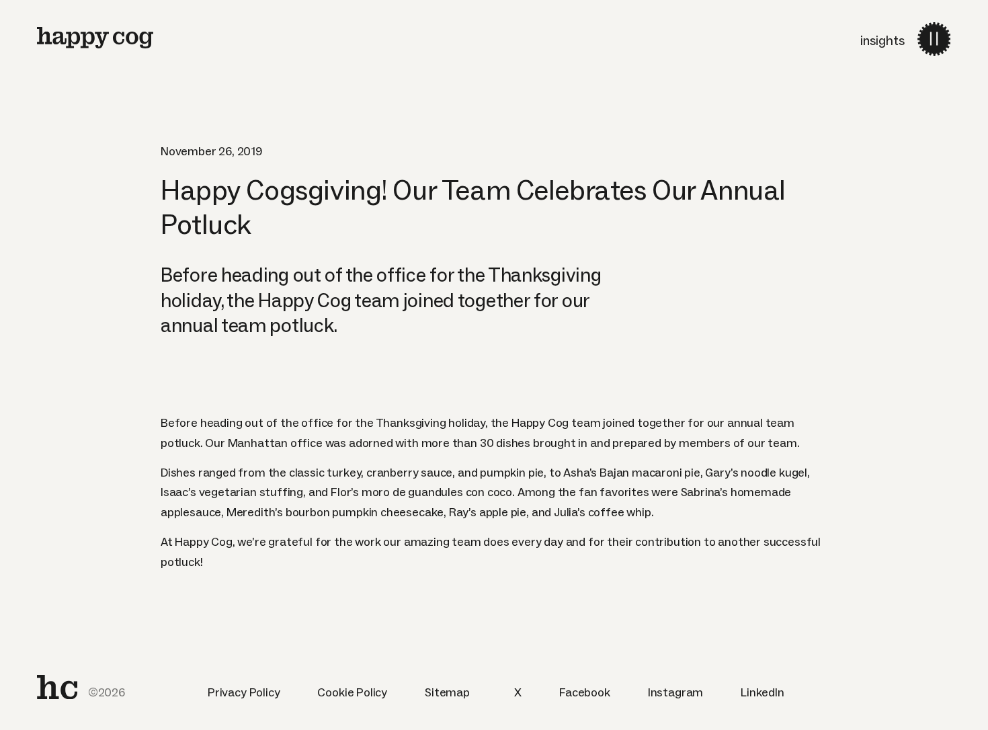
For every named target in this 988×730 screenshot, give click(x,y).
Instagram (675, 692)
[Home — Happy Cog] (95, 38)
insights (882, 40)
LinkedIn (762, 692)
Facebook (584, 692)
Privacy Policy (244, 692)
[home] (57, 687)
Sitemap (447, 692)
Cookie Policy (352, 692)
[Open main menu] (934, 39)
